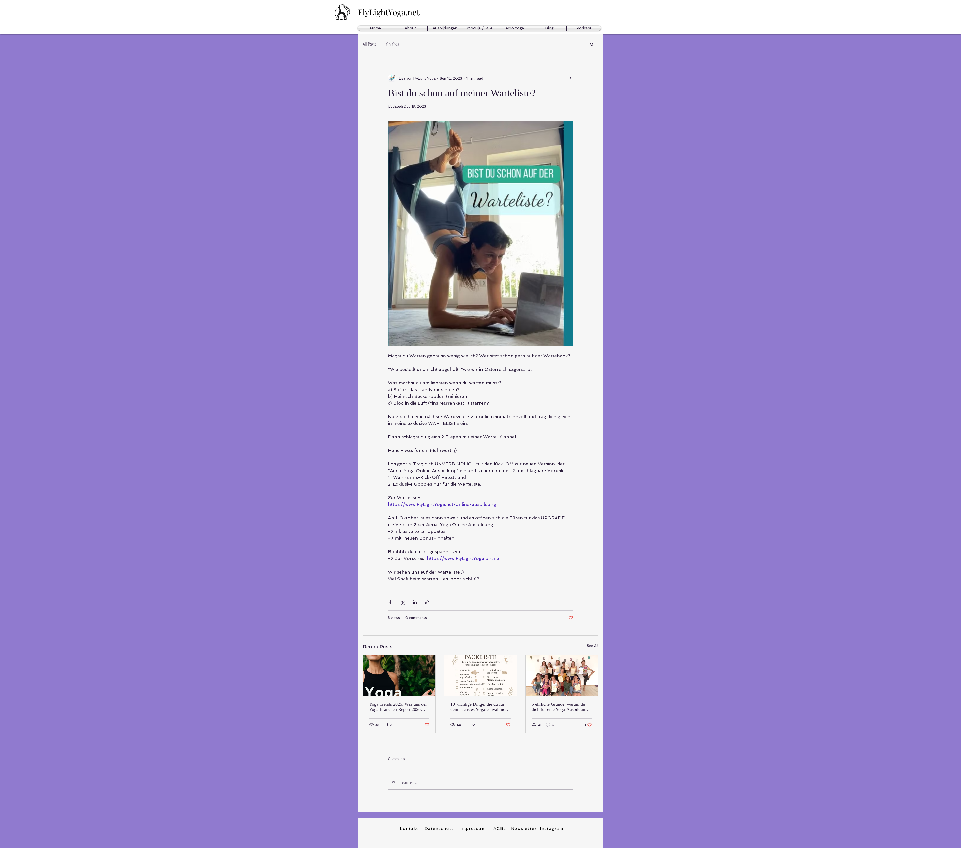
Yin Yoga (392, 44)
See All (592, 646)
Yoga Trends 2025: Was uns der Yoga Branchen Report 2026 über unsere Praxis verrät (398, 707)
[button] (591, 44)
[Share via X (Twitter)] (402, 602)
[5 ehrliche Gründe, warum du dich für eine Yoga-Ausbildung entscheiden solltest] (562, 675)
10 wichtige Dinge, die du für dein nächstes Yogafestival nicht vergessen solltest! (479, 707)
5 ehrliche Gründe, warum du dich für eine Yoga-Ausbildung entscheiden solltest (559, 707)
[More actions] (570, 78)
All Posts (369, 44)
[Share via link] (427, 602)
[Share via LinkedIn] (414, 602)
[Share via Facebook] (390, 602)
